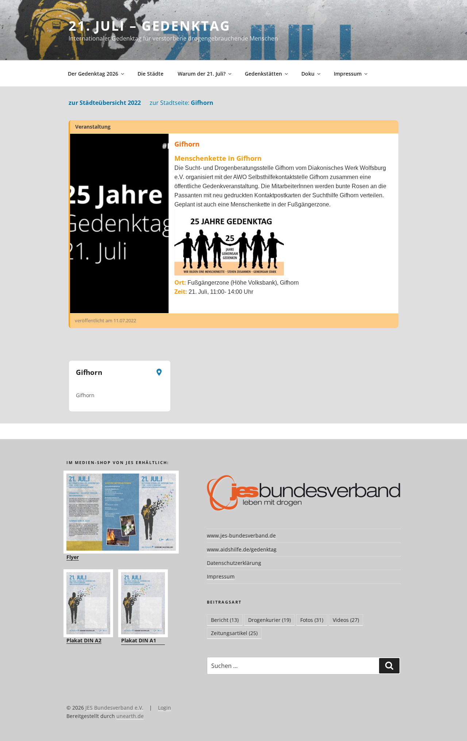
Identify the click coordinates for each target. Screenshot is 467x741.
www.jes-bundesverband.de (241, 535)
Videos (346, 619)
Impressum (348, 73)
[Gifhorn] (119, 223)
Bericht (225, 619)
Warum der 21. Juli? (201, 73)
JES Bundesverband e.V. (114, 707)
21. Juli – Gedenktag (150, 26)
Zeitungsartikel (234, 633)
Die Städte (150, 73)
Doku (307, 73)
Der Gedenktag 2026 (93, 73)
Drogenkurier (269, 619)
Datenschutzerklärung (234, 562)
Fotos (311, 619)
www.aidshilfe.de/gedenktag (242, 549)
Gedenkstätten (263, 73)
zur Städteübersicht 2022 (105, 103)
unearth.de (130, 715)
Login (164, 707)
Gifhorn (181, 103)
